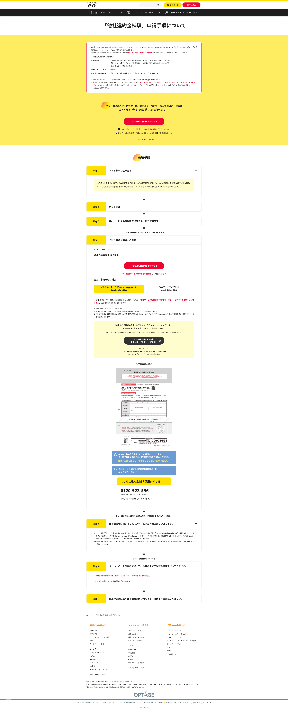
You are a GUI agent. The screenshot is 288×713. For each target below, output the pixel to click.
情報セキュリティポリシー (94, 703)
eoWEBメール (172, 654)
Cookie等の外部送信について (129, 703)
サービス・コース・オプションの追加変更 (181, 640)
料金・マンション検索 (136, 637)
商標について (197, 703)
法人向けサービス (170, 703)
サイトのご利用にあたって (148, 703)
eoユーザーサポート (174, 630)
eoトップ (89, 615)
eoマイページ (171, 647)
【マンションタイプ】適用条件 (121, 66)
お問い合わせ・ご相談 (98, 674)
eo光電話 (93, 659)
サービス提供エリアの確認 (99, 637)
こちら (153, 133)
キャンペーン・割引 (97, 644)
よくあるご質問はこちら (142, 139)
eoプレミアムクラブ (174, 637)
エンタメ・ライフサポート (99, 669)
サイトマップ (207, 703)
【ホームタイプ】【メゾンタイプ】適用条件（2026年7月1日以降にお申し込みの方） (140, 63)
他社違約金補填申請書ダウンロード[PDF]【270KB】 (144, 340)
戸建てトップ (94, 630)
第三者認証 (81, 703)
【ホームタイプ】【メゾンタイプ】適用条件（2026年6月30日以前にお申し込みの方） (140, 60)
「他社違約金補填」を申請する (144, 121)
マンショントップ (134, 630)
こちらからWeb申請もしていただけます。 (136, 499)
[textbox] (150, 4)
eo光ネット (94, 656)
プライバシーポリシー (111, 703)
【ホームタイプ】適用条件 (119, 73)
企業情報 (160, 703)
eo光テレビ (94, 663)
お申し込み (94, 634)
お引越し (170, 650)
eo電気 (92, 666)
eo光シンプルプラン (97, 653)
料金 (91, 640)
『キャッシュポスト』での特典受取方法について (111, 581)
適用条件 (113, 69)
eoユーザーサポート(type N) (177, 634)
